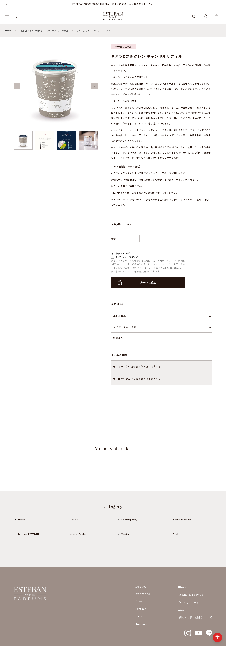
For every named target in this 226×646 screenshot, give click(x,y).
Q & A (138, 616)
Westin (125, 534)
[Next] (219, 4)
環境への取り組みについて (195, 617)
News (139, 601)
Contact (140, 608)
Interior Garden (78, 534)
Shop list (141, 623)
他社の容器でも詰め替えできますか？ (137, 378)
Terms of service (190, 594)
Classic (74, 519)
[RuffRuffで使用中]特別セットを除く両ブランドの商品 (44, 30)
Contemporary (129, 519)
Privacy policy (188, 602)
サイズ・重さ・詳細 (124, 327)
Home (8, 30)
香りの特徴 (119, 316)
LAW (181, 609)
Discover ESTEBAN (28, 534)
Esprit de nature (182, 519)
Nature (21, 519)
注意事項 (118, 337)
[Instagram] (187, 631)
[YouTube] (198, 631)
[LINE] (209, 631)
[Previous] (7, 4)
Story (182, 587)
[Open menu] (8, 16)
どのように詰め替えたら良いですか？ (137, 366)
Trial (175, 534)
